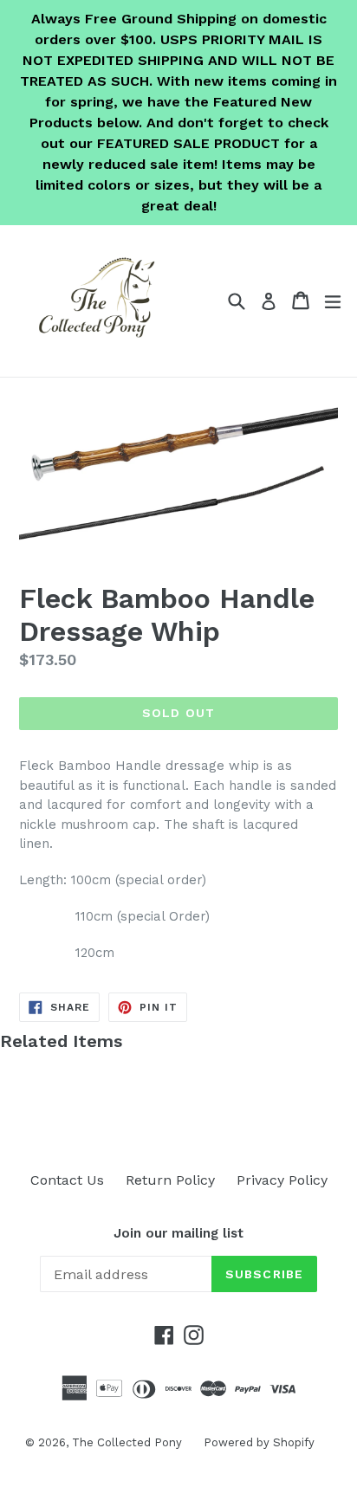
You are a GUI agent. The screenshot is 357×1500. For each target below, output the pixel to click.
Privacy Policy (282, 1180)
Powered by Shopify (259, 1442)
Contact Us (67, 1180)
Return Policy (170, 1180)
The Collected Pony (127, 1442)
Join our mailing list (178, 1233)
